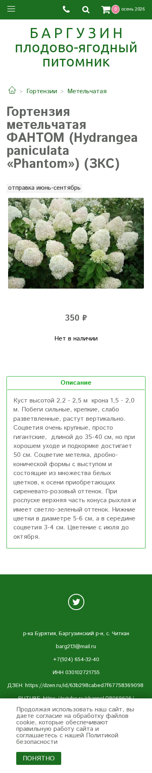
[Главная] (12, 91)
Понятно (39, 758)
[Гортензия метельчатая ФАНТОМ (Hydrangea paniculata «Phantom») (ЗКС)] (76, 243)
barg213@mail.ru (76, 647)
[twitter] (76, 602)
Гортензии (41, 91)
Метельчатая (87, 91)
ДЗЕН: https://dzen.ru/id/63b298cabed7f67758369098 (75, 685)
